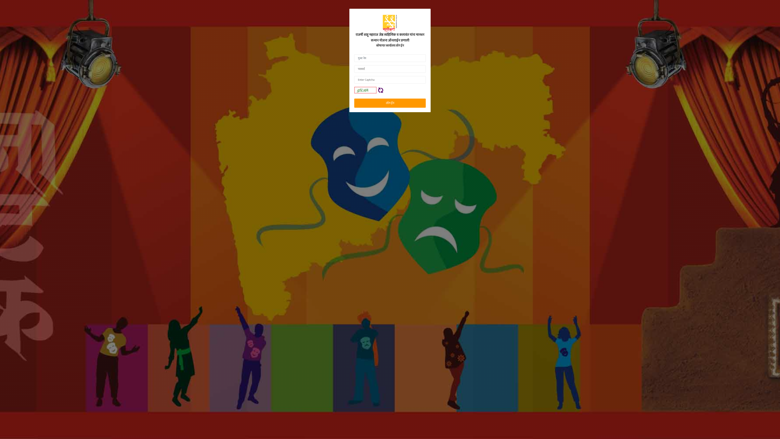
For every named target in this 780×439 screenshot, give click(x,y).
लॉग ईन (390, 103)
